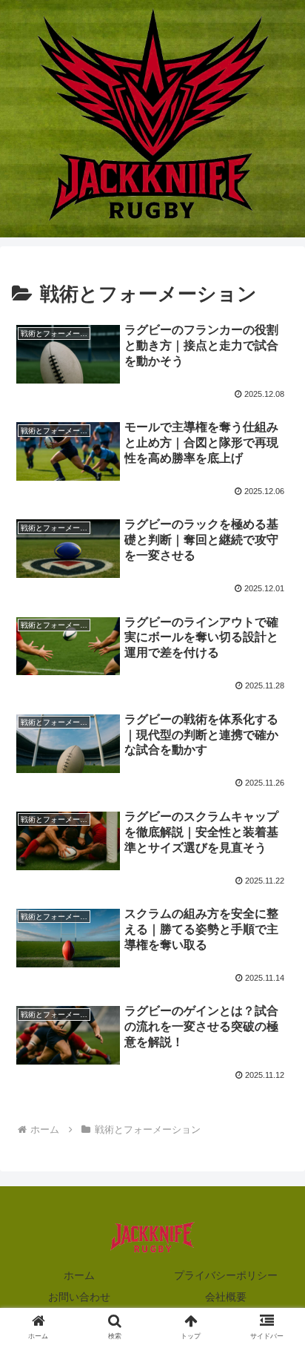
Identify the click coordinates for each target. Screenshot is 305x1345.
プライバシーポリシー (226, 1275)
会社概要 (226, 1297)
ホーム (79, 1275)
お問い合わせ (79, 1297)
